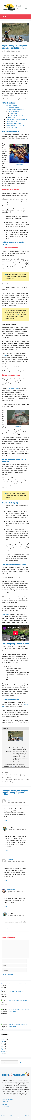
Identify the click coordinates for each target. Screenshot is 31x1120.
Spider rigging (6, 614)
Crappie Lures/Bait (13, 111)
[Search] (20, 1062)
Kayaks (3, 1049)
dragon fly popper (14, 388)
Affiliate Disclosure (7, 1109)
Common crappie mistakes (13, 123)
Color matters (13, 113)
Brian (8, 800)
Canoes (3, 1041)
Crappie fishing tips (11, 121)
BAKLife (6, 772)
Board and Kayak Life (7, 1099)
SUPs (2, 1053)
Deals (2, 1044)
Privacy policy (5, 1106)
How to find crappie (11, 105)
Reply (5, 820)
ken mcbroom (11, 889)
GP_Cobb (10, 859)
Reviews (3, 1051)
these (17, 314)
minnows (4, 355)
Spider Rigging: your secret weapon (16, 119)
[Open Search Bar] (27, 16)
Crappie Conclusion (11, 127)
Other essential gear (13, 117)
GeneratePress (16, 1117)
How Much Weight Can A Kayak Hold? (19, 1000)
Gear (2, 1046)
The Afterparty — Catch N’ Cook (15, 125)
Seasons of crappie (13, 107)
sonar (14, 597)
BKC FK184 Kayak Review (16, 991)
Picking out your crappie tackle (15, 109)
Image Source (19, 164)
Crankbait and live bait (16, 115)
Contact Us (5, 1101)
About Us (4, 1104)
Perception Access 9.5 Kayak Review (19, 983)
